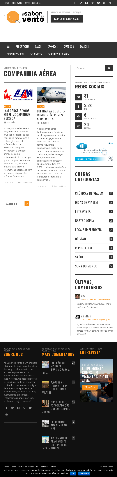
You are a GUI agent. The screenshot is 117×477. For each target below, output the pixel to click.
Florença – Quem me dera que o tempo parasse (54, 387)
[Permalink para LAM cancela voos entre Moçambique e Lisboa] (18, 94)
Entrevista (83, 211)
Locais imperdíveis (88, 229)
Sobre (13, 466)
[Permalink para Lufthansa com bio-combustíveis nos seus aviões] (51, 94)
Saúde (79, 257)
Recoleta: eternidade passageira (96, 320)
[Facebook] (75, 3)
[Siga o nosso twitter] (78, 97)
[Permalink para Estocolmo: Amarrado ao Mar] (45, 423)
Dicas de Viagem (86, 202)
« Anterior (11, 204)
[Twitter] (98, 3)
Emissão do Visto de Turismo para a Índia (56, 368)
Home (6, 466)
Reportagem (83, 247)
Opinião (80, 238)
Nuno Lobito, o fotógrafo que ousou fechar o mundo (56, 407)
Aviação (7, 106)
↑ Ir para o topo (106, 466)
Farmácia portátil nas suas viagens (97, 299)
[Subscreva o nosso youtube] (78, 116)
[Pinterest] (92, 3)
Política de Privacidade (28, 466)
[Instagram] (86, 3)
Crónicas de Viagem (89, 193)
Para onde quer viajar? (66, 19)
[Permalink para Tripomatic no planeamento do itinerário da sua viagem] (45, 439)
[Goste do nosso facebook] (78, 106)
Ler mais (7, 182)
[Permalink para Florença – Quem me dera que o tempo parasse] (45, 383)
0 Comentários (26, 182)
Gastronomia (84, 220)
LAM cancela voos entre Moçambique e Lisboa (17, 114)
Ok (73, 473)
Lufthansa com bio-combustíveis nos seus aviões (51, 115)
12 (73, 382)
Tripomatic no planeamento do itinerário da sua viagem (55, 443)
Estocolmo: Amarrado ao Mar (59, 425)
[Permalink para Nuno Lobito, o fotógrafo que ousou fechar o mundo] (45, 403)
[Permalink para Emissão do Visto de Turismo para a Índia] (45, 364)
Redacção (11, 122)
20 (73, 362)
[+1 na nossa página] (78, 125)
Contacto (44, 466)
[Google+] (81, 3)
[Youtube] (104, 3)
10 (73, 402)
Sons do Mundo (86, 266)
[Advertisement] (70, 30)
